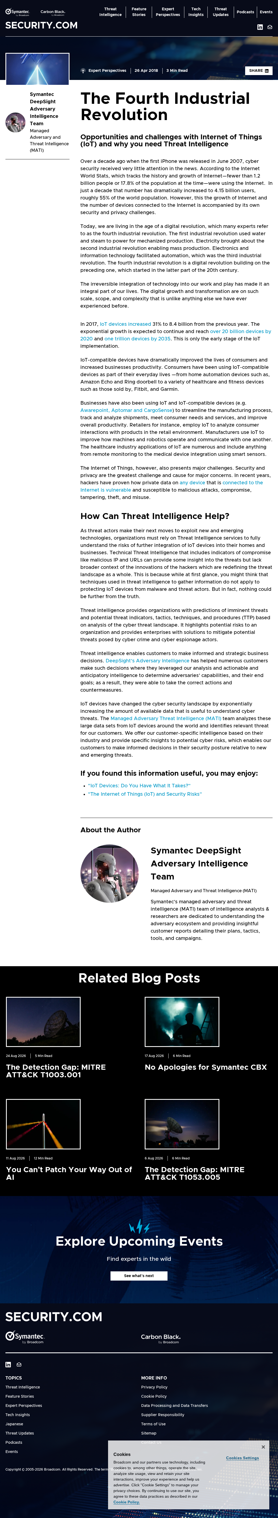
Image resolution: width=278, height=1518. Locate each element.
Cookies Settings (242, 1458)
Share (256, 71)
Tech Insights (196, 12)
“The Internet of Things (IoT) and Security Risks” (145, 794)
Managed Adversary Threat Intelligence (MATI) (165, 718)
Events (266, 12)
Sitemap (148, 1433)
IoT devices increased (125, 324)
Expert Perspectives (168, 12)
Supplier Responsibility (162, 1415)
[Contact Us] (270, 27)
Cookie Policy (154, 1396)
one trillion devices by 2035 (137, 339)
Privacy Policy (154, 1387)
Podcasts (245, 12)
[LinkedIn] (8, 1364)
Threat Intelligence (110, 12)
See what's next (139, 1276)
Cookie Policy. (126, 1502)
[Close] (263, 1447)
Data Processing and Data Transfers (174, 1406)
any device (192, 483)
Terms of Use (153, 1424)
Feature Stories (139, 12)
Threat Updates (221, 12)
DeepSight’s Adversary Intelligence (147, 661)
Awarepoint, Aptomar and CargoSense (126, 410)
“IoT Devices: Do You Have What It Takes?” (139, 786)
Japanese (14, 1424)
